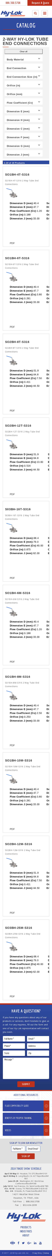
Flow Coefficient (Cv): (23, 211)
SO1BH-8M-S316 (17, 676)
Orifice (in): (17, 214)
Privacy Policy (37, 1253)
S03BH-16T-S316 (18, 509)
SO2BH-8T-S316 (17, 341)
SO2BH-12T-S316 (18, 425)
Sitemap (46, 1253)
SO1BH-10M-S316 (18, 760)
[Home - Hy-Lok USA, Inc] (13, 13)
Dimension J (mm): (21, 218)
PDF (12, 243)
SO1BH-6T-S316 (17, 258)
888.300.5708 (13, 2)
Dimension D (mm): (22, 203)
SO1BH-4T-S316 (17, 174)
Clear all (23, 51)
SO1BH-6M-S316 (17, 593)
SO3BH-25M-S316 (18, 927)
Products (26, 1227)
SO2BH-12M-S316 (18, 844)
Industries (26, 1231)
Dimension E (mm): (22, 207)
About (26, 1235)
